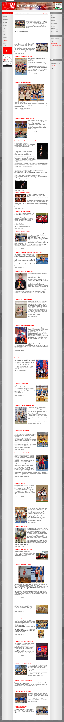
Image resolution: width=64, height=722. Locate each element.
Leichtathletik (5, 33)
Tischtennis (5, 37)
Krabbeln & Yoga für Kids (7, 30)
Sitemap (48, 0)
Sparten (20, 13)
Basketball (4, 21)
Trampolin (4, 39)
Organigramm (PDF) (54, 29)
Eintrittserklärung (54, 43)
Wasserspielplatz (54, 23)
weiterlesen (53, 65)
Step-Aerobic (5, 18)
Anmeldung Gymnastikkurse (56, 45)
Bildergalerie (53, 26)
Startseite (43, 0)
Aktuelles (6, 40)
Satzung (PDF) (53, 28)
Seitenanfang (46, 718)
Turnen (4, 42)
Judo (4, 28)
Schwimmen (5, 36)
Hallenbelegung (54, 18)
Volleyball (4, 43)
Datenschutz (59, 0)
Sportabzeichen (5, 19)
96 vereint (53, 20)
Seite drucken (46, 13)
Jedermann (5, 27)
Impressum (53, 0)
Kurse (4, 15)
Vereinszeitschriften (54, 31)
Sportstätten (53, 17)
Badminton (5, 16)
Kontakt (52, 25)
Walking (4, 45)
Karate (4, 31)
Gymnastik (4, 25)
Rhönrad (4, 34)
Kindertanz (5, 22)
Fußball (4, 24)
